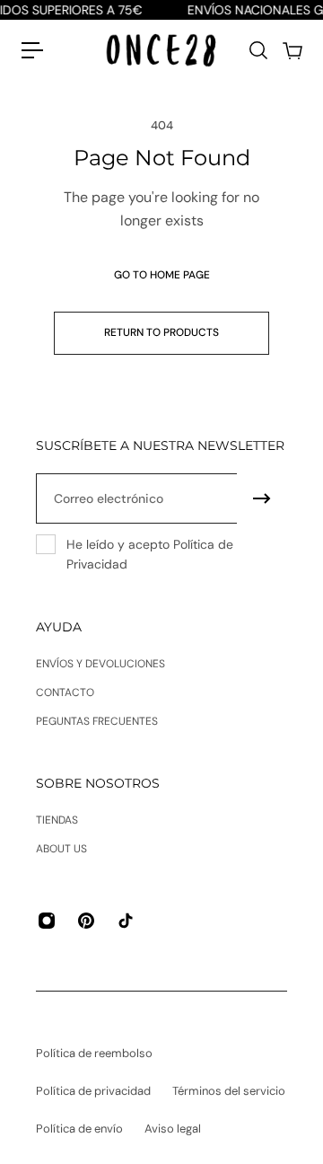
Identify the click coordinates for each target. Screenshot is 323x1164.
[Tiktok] (125, 920)
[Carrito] (292, 50)
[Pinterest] (86, 920)
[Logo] (161, 50)
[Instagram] (46, 920)
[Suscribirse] (262, 498)
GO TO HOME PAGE (162, 275)
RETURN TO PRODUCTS (161, 332)
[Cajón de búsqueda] (257, 50)
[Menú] (32, 50)
